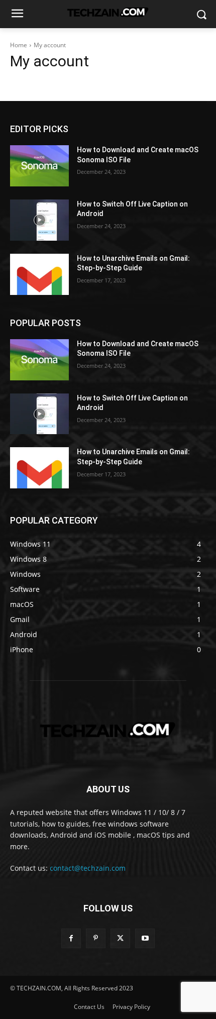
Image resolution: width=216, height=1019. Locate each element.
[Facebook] (71, 938)
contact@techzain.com (88, 868)
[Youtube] (145, 938)
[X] (120, 938)
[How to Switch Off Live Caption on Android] (39, 220)
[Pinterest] (95, 938)
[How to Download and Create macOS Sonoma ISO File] (39, 165)
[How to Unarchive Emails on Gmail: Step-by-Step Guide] (39, 274)
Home (18, 45)
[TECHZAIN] (108, 730)
